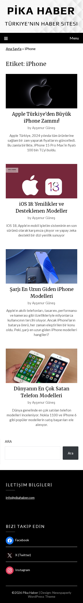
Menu (74, 38)
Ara (8, 441)
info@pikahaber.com (20, 497)
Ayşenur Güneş (43, 128)
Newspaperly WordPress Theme (49, 594)
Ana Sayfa (13, 48)
